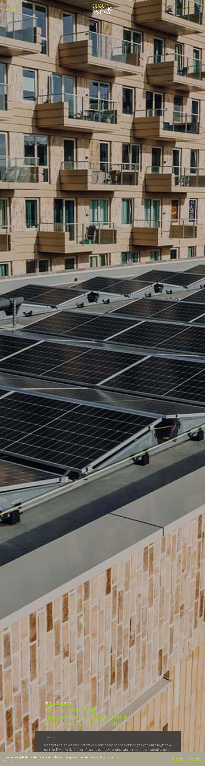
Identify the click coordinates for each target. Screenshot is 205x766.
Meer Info (177, 759)
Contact (188, 7)
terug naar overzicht (58, 703)
